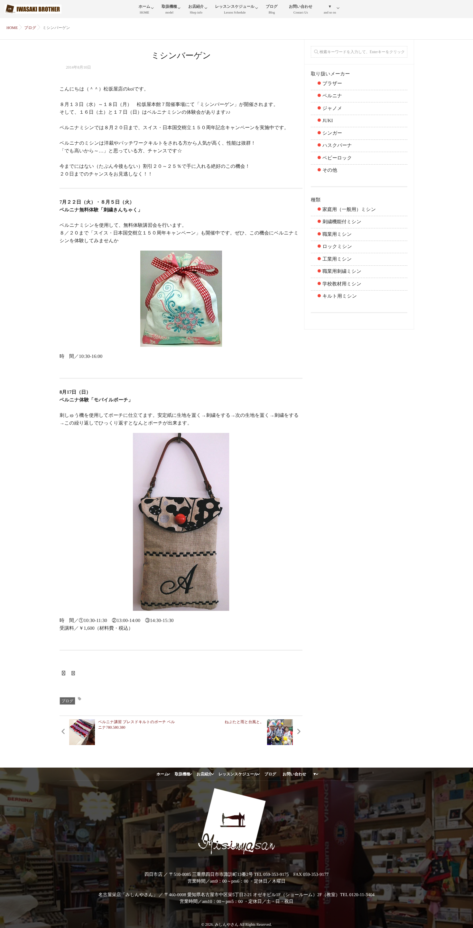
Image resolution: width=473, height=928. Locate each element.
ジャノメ (332, 108)
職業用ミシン (337, 234)
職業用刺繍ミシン (341, 271)
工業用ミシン (337, 259)
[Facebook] (63, 674)
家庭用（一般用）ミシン (349, 209)
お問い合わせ (300, 9)
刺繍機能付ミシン (341, 222)
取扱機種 (169, 9)
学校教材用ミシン (341, 284)
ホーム (145, 9)
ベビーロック (337, 158)
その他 (329, 170)
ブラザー (332, 83)
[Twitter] (73, 674)
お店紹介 (196, 9)
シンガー (332, 133)
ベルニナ (332, 96)
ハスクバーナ (337, 145)
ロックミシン (337, 246)
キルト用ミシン (339, 296)
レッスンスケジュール (235, 9)
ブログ (272, 9)
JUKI (327, 120)
